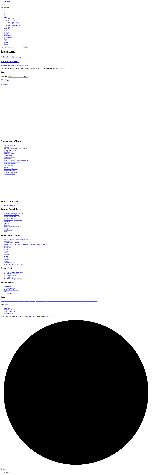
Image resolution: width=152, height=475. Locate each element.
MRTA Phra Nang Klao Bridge (13, 278)
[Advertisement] (14, 111)
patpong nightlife (9, 174)
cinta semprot (8, 165)
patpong (6, 147)
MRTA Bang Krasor (10, 275)
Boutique (35, 301)
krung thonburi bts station (12, 162)
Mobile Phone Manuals (11, 290)
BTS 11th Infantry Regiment (43, 301)
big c (32, 301)
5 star (16, 301)
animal (21, 301)
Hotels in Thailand (9, 205)
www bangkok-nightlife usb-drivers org (16, 239)
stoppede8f (7, 247)
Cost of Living (5, 57)
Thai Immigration (9, 288)
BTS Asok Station (58, 301)
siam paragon (8, 155)
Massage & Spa (9, 37)
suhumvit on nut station (11, 215)
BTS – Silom (11, 20)
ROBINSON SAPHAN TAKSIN (13, 264)
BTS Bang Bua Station (66, 301)
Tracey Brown (5, 65)
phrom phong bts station (11, 226)
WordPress (47, 316)
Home (6, 14)
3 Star (6, 301)
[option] (77, 472)
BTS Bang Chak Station (74, 301)
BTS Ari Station (52, 301)
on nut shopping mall (10, 218)
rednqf (6, 251)
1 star (2, 301)
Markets (6, 32)
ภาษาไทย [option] (7, 472)
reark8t (6, 249)
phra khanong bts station (12, 216)
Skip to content (5, 1)
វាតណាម (6, 167)
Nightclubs (7, 29)
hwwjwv (7, 259)
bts (37, 301)
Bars (5, 39)
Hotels (6, 34)
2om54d (6, 252)
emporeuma (8, 158)
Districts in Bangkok (10, 310)
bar (30, 301)
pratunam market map (11, 172)
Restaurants (8, 35)
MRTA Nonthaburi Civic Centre (13, 272)
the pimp (7, 152)
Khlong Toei (11, 311)
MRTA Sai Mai (8, 277)
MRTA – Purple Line (14, 25)
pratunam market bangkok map (13, 213)
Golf (5, 40)
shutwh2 (7, 221)
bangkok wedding (26, 301)
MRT (5, 15)
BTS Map (3, 4)
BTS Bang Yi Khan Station (92, 301)
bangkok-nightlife (9, 145)
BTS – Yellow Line (13, 22)
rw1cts (6, 257)
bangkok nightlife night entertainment (16, 148)
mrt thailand (8, 230)
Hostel (6, 44)
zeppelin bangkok (9, 157)
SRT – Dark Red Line (14, 24)
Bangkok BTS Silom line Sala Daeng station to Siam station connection (26, 244)
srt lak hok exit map (10, 262)
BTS (5, 17)
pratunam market (9, 163)
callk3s (6, 231)
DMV (6, 291)
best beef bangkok (9, 170)
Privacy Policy (8, 313)
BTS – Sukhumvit (13, 19)
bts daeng (7, 228)
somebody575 (8, 223)
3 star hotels (10, 301)
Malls (6, 30)
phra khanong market (10, 150)
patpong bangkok (9, 153)
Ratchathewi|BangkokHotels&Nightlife (16, 160)
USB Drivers (8, 286)
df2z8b (6, 256)
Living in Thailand (15, 57)
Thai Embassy (8, 293)
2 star (4, 301)
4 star (14, 301)
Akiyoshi (18, 301)
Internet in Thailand (10, 62)
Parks (6, 42)
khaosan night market (11, 169)
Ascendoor (32, 316)
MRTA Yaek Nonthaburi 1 (12, 273)
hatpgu (6, 225)
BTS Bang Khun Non (83, 301)
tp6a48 (6, 254)
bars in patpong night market (13, 220)
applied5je (7, 246)
